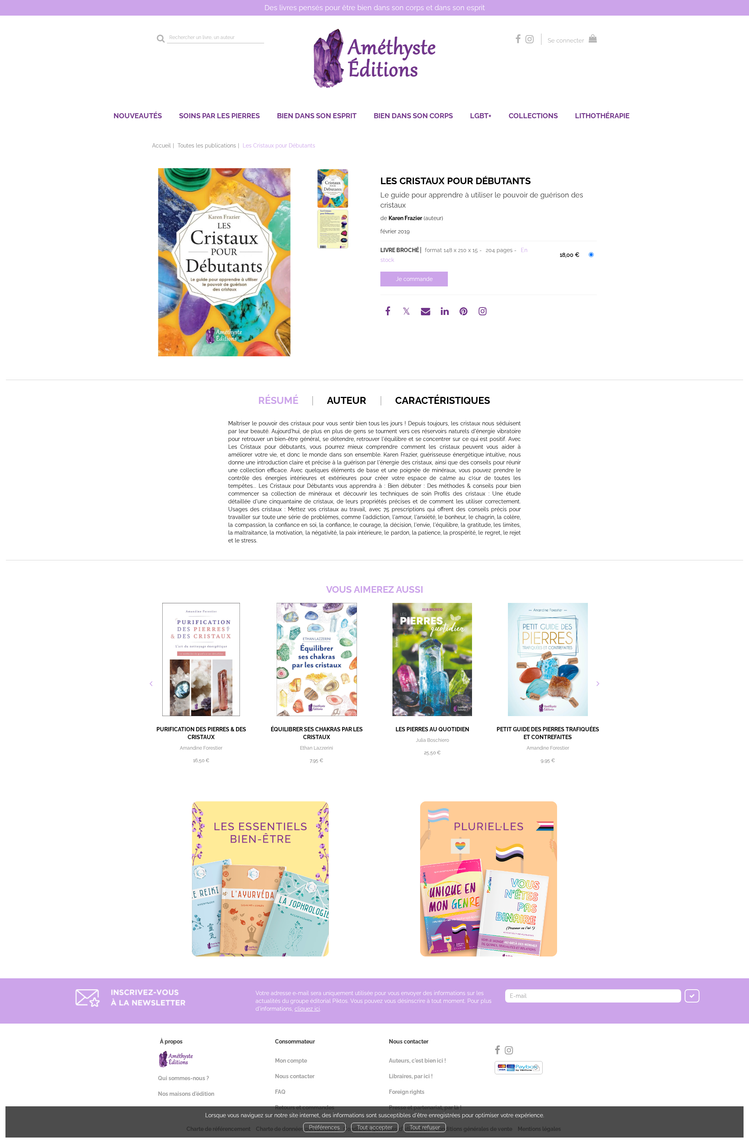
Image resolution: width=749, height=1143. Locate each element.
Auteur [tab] (346, 400)
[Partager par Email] (426, 312)
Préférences (324, 1127)
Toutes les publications (206, 145)
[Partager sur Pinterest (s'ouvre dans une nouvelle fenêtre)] (465, 312)
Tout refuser (425, 1127)
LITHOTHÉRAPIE (602, 116)
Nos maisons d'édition (186, 1094)
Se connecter (566, 40)
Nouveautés (138, 116)
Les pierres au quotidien (432, 729)
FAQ (280, 1092)
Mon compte (291, 1061)
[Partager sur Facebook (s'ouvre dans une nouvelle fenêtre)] (389, 312)
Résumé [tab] (278, 400)
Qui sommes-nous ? (183, 1078)
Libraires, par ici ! (411, 1076)
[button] (224, 262)
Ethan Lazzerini (316, 748)
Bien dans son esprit (317, 116)
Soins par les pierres (219, 116)
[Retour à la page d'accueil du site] (374, 58)
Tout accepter (374, 1127)
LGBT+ (481, 116)
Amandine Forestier (201, 748)
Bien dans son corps (413, 116)
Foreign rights (406, 1092)
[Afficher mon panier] (591, 40)
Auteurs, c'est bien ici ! (417, 1061)
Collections (533, 116)
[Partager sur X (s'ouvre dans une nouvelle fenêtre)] (407, 312)
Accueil (161, 145)
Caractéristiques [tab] (442, 400)
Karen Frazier (405, 218)
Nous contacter (294, 1076)
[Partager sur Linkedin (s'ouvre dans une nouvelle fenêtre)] (445, 312)
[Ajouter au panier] (414, 279)
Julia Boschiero (432, 740)
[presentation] (151, 684)
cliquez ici (307, 1009)
